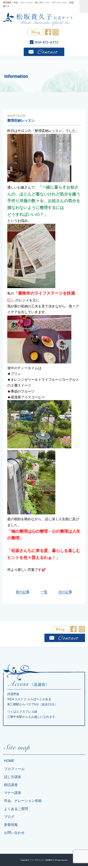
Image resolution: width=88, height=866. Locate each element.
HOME (9, 761)
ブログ (9, 817)
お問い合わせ (14, 832)
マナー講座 (12, 793)
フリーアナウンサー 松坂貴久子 (42, 860)
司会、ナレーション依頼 (23, 801)
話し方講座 (12, 777)
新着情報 (11, 825)
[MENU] (83, 6)
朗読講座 (11, 785)
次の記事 (65, 592)
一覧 (44, 592)
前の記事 (22, 592)
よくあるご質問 (16, 809)
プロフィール (14, 769)
